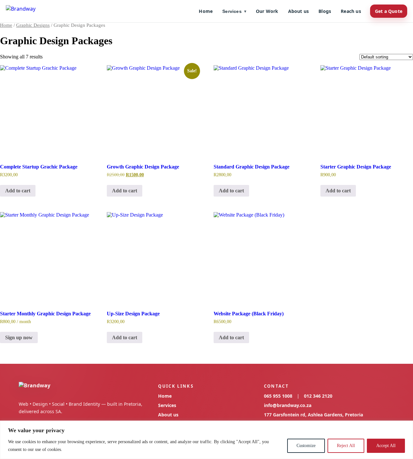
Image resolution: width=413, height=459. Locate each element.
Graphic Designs (33, 25)
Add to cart (17, 190)
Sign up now (19, 337)
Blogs (324, 11)
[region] (206, 440)
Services (234, 11)
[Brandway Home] (20, 11)
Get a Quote (388, 11)
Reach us (351, 11)
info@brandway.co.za (287, 405)
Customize (306, 445)
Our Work (267, 11)
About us (298, 11)
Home (206, 11)
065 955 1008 (278, 396)
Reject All (346, 445)
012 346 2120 (318, 396)
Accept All (386, 445)
